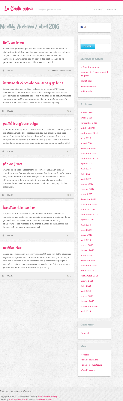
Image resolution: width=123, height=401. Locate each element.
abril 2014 (86, 311)
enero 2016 (87, 255)
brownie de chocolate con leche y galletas (33, 83)
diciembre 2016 (88, 199)
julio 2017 (86, 168)
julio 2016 (86, 224)
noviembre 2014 (89, 306)
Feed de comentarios (91, 364)
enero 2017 (86, 194)
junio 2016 (86, 230)
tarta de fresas (14, 42)
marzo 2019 (87, 112)
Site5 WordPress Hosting (47, 397)
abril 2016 (86, 240)
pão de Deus (12, 164)
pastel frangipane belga (20, 123)
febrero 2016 (87, 250)
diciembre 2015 (88, 260)
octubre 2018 (88, 128)
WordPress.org (88, 370)
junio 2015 (86, 285)
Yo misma (97, 9)
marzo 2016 (87, 245)
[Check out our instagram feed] (85, 27)
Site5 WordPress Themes (18, 399)
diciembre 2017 (88, 148)
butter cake (86, 91)
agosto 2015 (87, 280)
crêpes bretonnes (90, 67)
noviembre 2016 (89, 204)
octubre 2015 (87, 270)
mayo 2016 (86, 235)
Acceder (85, 354)
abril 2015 (86, 291)
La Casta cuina (18, 8)
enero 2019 (87, 117)
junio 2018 (86, 143)
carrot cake (86, 80)
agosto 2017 (87, 163)
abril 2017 (86, 179)
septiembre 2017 (89, 158)
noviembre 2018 (89, 123)
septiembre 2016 (89, 214)
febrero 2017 (87, 189)
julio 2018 (86, 138)
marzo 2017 (87, 184)
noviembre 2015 (89, 265)
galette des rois (88, 86)
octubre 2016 (88, 209)
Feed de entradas (89, 359)
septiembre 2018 (89, 133)
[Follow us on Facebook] (82, 27)
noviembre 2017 (89, 153)
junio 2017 (86, 173)
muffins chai (12, 248)
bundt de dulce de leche (20, 207)
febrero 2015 (87, 301)
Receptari (111, 9)
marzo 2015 (87, 296)
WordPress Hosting (44, 399)
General (85, 333)
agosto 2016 (87, 219)
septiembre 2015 (89, 275)
